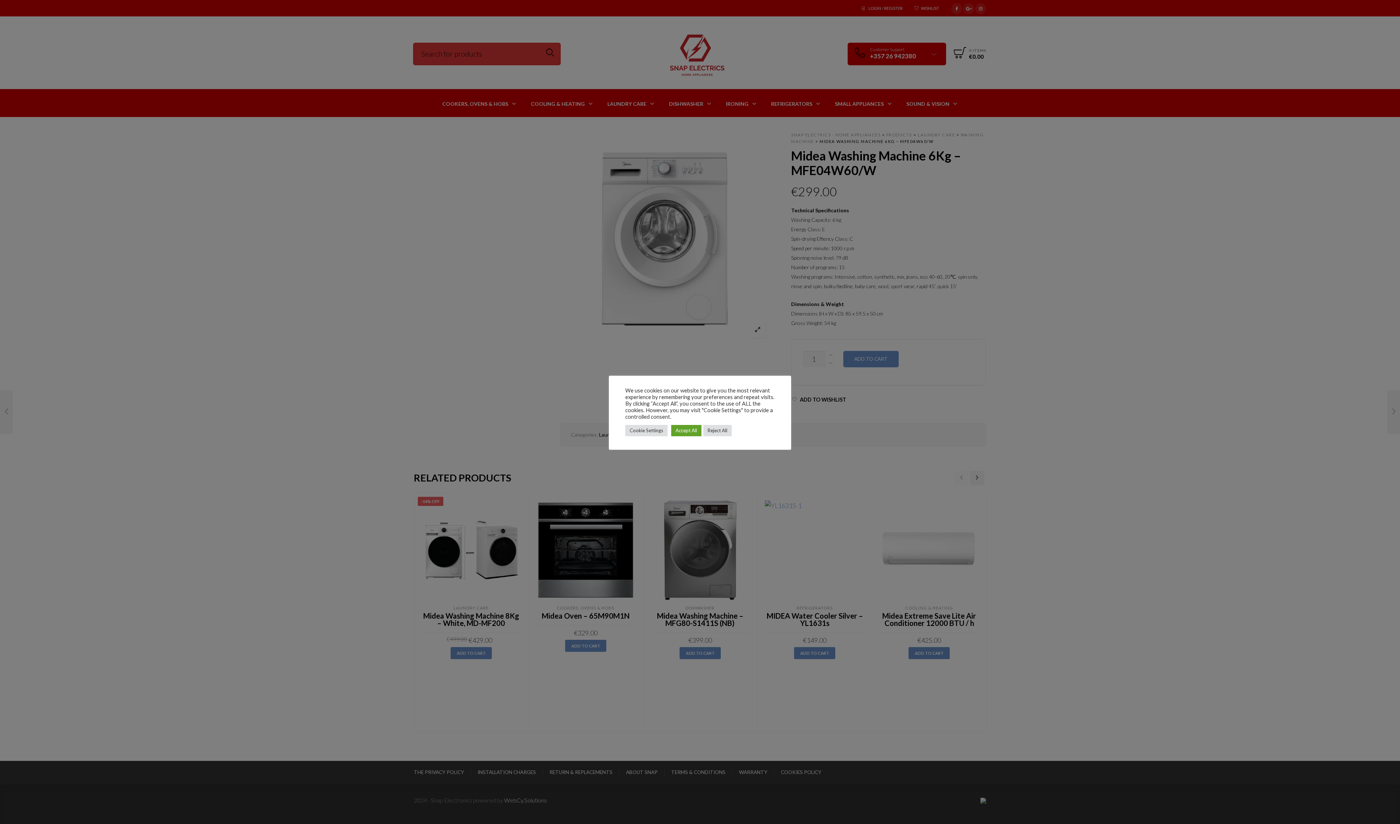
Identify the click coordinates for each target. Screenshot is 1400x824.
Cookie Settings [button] (646, 430)
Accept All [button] (686, 430)
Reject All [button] (717, 430)
